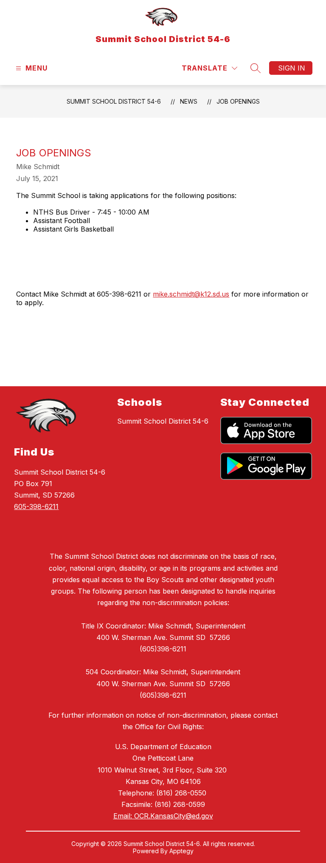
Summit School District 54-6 (114, 101)
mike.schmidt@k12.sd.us (191, 294)
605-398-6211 (36, 506)
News (188, 101)
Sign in (291, 68)
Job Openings (238, 101)
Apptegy (181, 851)
